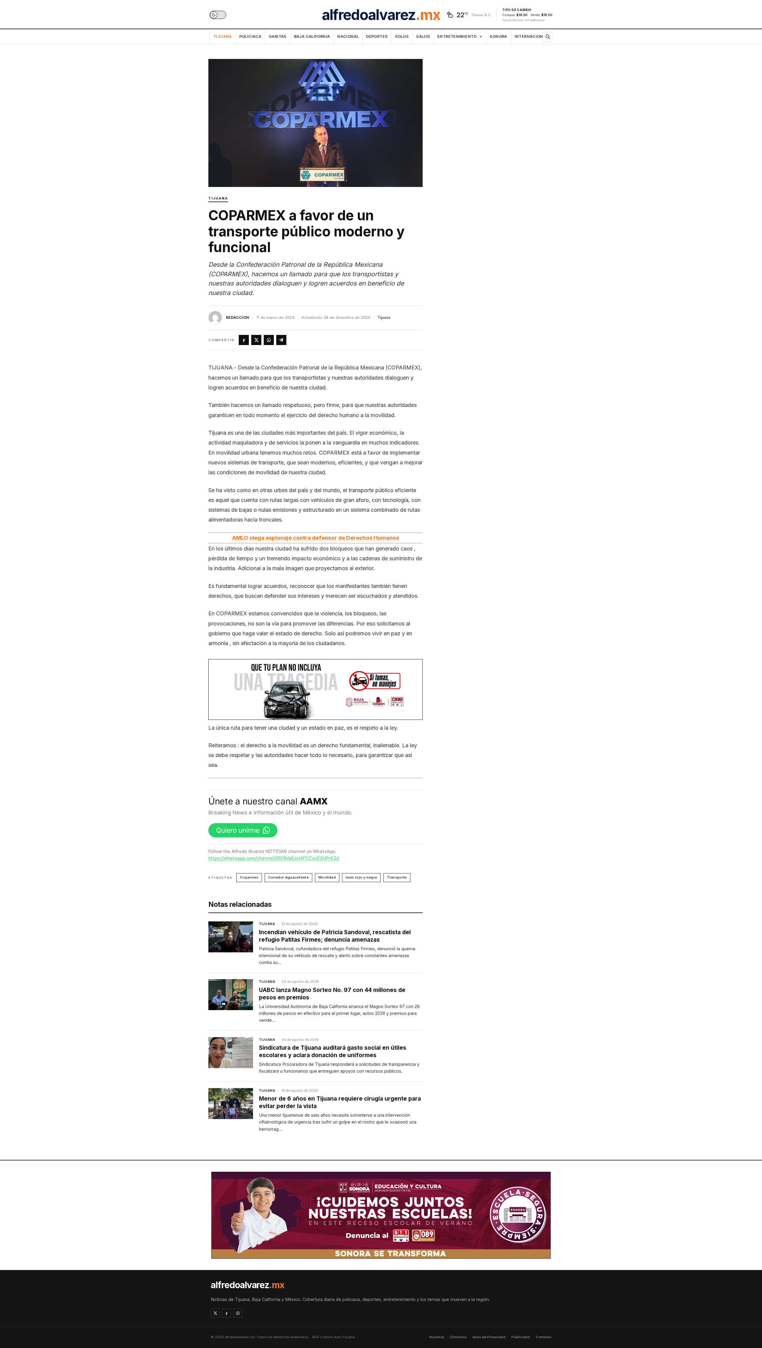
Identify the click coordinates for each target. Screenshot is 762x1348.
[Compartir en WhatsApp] (269, 340)
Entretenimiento (459, 36)
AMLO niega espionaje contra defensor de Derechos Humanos (315, 537)
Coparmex (249, 877)
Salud (423, 36)
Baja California (312, 36)
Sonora (498, 36)
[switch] (218, 15)
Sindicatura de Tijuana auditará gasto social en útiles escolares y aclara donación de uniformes (332, 1051)
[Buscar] (547, 36)
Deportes (377, 36)
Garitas (278, 36)
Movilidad (327, 877)
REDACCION (237, 317)
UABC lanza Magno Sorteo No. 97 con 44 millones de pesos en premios (332, 994)
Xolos (402, 36)
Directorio (458, 1337)
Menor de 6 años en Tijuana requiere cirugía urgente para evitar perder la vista (340, 1102)
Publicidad (520, 1337)
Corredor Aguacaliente (288, 877)
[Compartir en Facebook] (244, 340)
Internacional (531, 36)
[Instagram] (237, 1313)
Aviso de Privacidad (488, 1337)
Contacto (543, 1337)
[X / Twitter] (215, 1313)
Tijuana (222, 36)
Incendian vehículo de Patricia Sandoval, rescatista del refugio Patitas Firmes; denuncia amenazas (335, 936)
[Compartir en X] (256, 340)
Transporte (397, 877)
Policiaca (250, 36)
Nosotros (436, 1337)
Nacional (348, 36)
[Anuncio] (315, 689)
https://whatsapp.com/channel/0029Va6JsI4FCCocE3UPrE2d (273, 858)
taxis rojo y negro (361, 877)
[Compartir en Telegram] (281, 340)
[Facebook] (226, 1313)
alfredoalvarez (381, 15)
